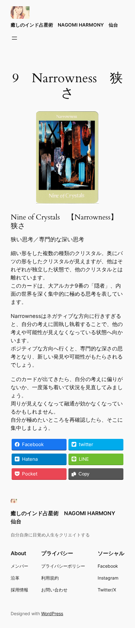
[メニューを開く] (14, 38)
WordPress (52, 613)
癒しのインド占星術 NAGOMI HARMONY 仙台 (64, 25)
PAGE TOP (126, 603)
